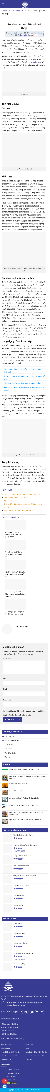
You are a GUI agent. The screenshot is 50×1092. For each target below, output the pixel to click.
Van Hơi (7, 757)
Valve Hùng (38, 33)
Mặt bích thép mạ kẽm (12, 501)
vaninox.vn (36, 62)
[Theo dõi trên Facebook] (21, 1012)
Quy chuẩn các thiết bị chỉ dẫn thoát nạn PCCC (26, 820)
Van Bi (28, 1048)
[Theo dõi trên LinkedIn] (32, 1012)
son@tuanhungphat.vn (34, 1002)
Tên (4, 678)
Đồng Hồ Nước (7, 1044)
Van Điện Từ (6, 1060)
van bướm (8, 749)
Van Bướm (6, 1048)
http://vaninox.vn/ (19, 1005)
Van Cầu (29, 1060)
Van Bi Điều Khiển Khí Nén (11, 1052)
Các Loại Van (9, 736)
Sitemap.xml (11, 1080)
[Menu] (3, 4)
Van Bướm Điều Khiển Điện (35, 1056)
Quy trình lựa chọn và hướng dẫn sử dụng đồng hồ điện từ (28, 777)
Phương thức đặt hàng (10, 1024)
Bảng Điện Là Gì (15, 791)
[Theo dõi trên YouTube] (37, 1012)
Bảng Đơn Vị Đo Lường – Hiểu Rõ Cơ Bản (24, 769)
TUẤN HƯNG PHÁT (35, 1090)
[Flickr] (42, 1012)
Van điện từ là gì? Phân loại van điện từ (18, 510)
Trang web (7, 700)
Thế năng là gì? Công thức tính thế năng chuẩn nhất (23, 383)
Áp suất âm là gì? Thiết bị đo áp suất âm (24, 798)
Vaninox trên (22, 35)
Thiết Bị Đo (9, 745)
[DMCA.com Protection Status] (12, 1083)
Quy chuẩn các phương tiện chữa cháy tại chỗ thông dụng (26, 813)
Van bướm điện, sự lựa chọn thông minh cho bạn (22, 494)
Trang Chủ (6, 11)
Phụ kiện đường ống (12, 740)
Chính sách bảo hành (9, 1034)
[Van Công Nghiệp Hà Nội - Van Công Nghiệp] (25, 4)
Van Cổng (29, 1044)
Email (5, 689)
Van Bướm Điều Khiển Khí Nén (36, 1052)
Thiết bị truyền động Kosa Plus (15, 497)
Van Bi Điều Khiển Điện (10, 1056)
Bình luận (7, 658)
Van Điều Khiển (10, 753)
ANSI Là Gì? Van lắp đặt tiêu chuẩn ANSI (24, 805)
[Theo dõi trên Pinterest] (26, 1012)
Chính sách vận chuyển (10, 1027)
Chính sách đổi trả (8, 1031)
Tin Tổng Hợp (19, 11)
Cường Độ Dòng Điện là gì (19, 784)
